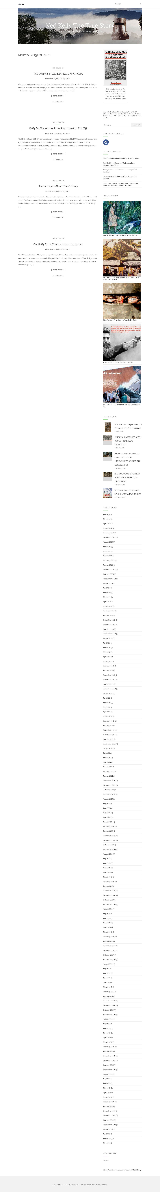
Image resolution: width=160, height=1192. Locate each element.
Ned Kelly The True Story (80, 25)
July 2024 (106, 588)
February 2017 (108, 992)
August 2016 (108, 1019)
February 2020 (108, 826)
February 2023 (108, 666)
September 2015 (109, 1070)
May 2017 (106, 978)
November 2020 (109, 785)
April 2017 (107, 982)
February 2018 (108, 937)
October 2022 (108, 684)
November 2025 (109, 537)
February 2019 (108, 881)
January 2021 (108, 776)
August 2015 (108, 1074)
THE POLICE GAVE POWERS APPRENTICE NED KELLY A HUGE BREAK (127, 477)
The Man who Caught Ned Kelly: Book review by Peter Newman (120, 184)
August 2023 (108, 638)
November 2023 (109, 625)
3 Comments (58, 217)
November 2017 (109, 950)
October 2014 (108, 1120)
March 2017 (107, 987)
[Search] (140, 4)
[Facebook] (106, 142)
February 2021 (108, 771)
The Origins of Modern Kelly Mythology (58, 73)
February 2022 (108, 721)
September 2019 (109, 849)
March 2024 (107, 606)
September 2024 (109, 579)
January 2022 (108, 725)
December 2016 (109, 1001)
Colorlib (88, 1185)
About (21, 4)
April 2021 (107, 762)
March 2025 (107, 556)
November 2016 (109, 1005)
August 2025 (108, 542)
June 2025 (107, 547)
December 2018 (109, 891)
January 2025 (108, 565)
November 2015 (109, 1060)
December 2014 (109, 1111)
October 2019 (108, 845)
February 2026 (108, 533)
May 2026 (106, 519)
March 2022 (107, 716)
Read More (58, 96)
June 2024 (107, 592)
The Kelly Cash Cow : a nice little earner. (58, 244)
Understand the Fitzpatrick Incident (124, 158)
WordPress (103, 1185)
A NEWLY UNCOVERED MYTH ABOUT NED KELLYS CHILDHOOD (128, 441)
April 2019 (107, 872)
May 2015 (106, 1088)
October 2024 (108, 574)
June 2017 (106, 973)
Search (137, 125)
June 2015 (107, 1083)
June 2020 (107, 808)
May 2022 (106, 707)
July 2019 (106, 859)
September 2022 (109, 689)
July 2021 (106, 753)
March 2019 (107, 877)
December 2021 (109, 730)
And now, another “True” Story (58, 186)
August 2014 (108, 1129)
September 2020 (109, 794)
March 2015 (107, 1097)
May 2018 (106, 923)
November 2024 (109, 569)
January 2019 (108, 886)
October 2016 (108, 1010)
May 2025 (106, 551)
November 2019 (109, 840)
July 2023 (106, 643)
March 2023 (107, 661)
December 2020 (109, 781)
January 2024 (108, 615)
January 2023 (108, 670)
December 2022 (109, 675)
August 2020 (108, 799)
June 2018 (107, 918)
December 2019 (109, 836)
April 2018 (107, 927)
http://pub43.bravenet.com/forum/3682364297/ (122, 1170)
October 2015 (108, 1065)
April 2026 (107, 524)
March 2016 (107, 1042)
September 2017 (109, 959)
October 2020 (108, 790)
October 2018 (108, 900)
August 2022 (108, 693)
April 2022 (107, 712)
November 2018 (109, 895)
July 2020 (106, 803)
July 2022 (106, 698)
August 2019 (108, 854)
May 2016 (106, 1033)
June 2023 (107, 647)
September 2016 (109, 1015)
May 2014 (106, 1143)
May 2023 (106, 652)
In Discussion (58, 68)
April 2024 (107, 602)
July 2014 (106, 1134)
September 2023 (109, 634)
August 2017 (107, 964)
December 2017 (109, 946)
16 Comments (58, 101)
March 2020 (107, 822)
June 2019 (107, 863)
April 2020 (107, 817)
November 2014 (109, 1115)
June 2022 (107, 703)
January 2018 (108, 941)
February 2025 (108, 560)
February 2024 (108, 611)
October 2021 (108, 739)
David (68, 79)
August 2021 (107, 748)
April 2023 (107, 657)
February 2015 (108, 1102)
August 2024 (108, 583)
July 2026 (106, 514)
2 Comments (58, 159)
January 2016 (108, 1051)
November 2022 (109, 680)
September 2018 (109, 904)
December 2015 (109, 1056)
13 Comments (58, 275)
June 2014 (107, 1138)
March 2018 (107, 932)
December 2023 (109, 620)
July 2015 (106, 1079)
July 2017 (106, 969)
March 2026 (107, 528)
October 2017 (108, 955)
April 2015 (107, 1093)
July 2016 (106, 1024)
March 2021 (107, 767)
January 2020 (108, 831)
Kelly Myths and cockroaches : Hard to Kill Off (58, 128)
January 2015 (108, 1106)
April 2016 (107, 1037)
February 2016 (108, 1047)
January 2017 (108, 996)
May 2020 (106, 813)
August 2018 (108, 909)
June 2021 (106, 758)
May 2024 (106, 597)
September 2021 (109, 744)
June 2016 (107, 1028)
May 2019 (106, 868)
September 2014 (109, 1125)
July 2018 (106, 914)
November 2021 (109, 735)
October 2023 (108, 629)
